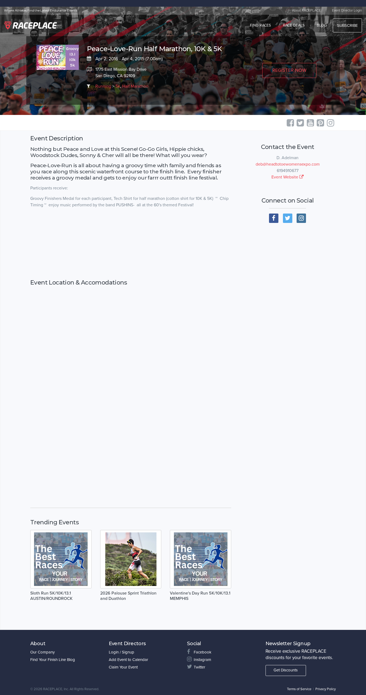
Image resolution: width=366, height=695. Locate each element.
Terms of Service (299, 689)
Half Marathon (135, 86)
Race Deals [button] (294, 25)
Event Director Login (347, 10)
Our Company (42, 652)
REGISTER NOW (289, 70)
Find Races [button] (260, 25)
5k (117, 86)
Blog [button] (322, 25)
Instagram (202, 659)
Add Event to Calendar (128, 659)
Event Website (285, 177)
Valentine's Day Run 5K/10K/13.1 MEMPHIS (200, 596)
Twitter (199, 667)
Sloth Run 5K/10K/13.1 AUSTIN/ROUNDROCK (51, 596)
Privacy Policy (325, 689)
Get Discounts (286, 670)
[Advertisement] (130, 248)
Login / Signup (121, 652)
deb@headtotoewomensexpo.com (288, 164)
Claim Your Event (123, 667)
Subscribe (347, 25)
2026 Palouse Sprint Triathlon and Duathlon (128, 596)
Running (103, 86)
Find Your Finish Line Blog (52, 659)
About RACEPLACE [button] (306, 10)
